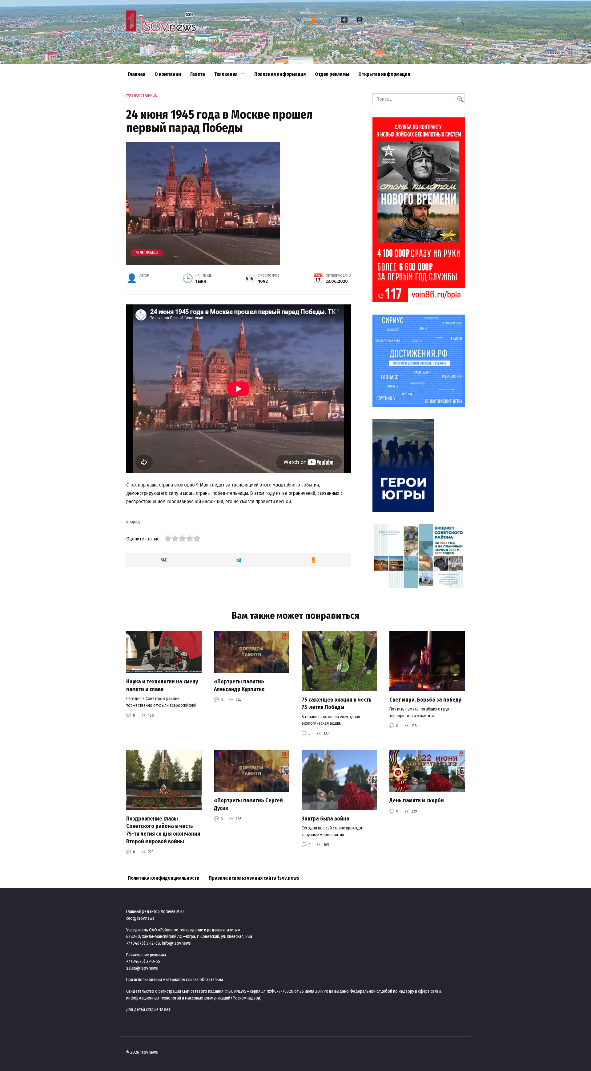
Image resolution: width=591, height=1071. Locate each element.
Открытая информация (384, 74)
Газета (197, 74)
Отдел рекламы (332, 74)
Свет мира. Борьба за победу (425, 699)
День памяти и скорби (416, 800)
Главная (136, 74)
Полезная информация (280, 74)
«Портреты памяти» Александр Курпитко (239, 685)
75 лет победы (147, 252)
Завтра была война (325, 818)
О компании (168, 74)
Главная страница (141, 96)
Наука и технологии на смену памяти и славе (162, 685)
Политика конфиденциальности (163, 878)
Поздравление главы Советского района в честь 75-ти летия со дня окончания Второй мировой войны (163, 830)
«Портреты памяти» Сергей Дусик (248, 804)
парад (134, 521)
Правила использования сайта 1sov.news (254, 878)
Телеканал (226, 74)
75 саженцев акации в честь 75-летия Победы (337, 703)
